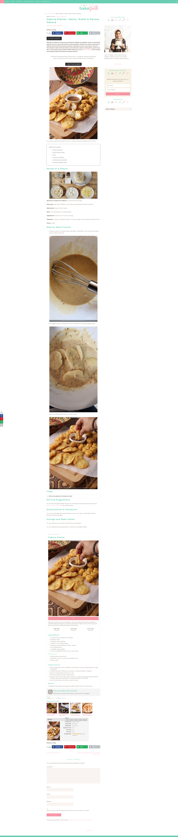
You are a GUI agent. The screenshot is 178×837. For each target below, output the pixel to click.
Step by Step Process (59, 152)
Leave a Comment (61, 16)
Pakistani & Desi (51, 25)
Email (48, 794)
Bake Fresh (47, 13)
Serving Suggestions (58, 157)
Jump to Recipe (55, 38)
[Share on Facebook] (1, 415)
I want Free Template (73, 64)
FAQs (54, 155)
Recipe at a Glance (58, 150)
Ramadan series (86, 49)
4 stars (80, 720)
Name (49, 787)
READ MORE (118, 64)
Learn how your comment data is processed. (80, 820)
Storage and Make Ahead (59, 162)
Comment (50, 767)
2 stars (71, 720)
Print (73, 618)
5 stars (84, 720)
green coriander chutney (53, 505)
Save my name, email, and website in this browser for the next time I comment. (68, 810)
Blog (53, 13)
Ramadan (59, 25)
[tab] (73, 496)
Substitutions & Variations (60, 160)
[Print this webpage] (1, 425)
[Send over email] (1, 421)
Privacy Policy (89, 830)
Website (49, 801)
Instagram (87, 693)
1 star (67, 720)
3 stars (76, 720)
